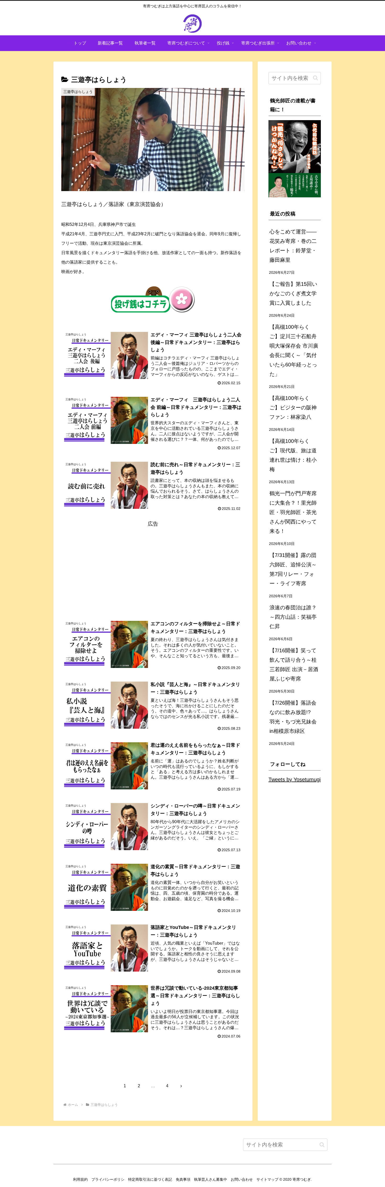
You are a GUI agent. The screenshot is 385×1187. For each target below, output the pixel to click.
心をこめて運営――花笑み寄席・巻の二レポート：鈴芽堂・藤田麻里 (293, 246)
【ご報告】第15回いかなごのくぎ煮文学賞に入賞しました (293, 293)
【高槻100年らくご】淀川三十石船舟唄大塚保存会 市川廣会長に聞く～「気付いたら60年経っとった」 (294, 350)
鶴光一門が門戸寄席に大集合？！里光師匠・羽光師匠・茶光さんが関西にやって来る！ (293, 512)
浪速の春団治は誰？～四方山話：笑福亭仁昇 (293, 617)
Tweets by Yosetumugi (294, 779)
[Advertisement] (153, 565)
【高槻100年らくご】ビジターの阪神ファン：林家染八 (293, 407)
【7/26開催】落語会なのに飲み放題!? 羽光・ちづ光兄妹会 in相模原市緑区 (293, 717)
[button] (315, 78)
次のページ (153, 1065)
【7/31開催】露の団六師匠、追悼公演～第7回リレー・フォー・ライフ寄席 (293, 569)
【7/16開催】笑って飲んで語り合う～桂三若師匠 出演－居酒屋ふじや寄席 (294, 665)
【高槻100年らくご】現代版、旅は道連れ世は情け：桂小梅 (293, 455)
